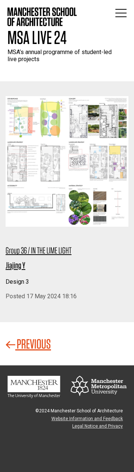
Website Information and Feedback (87, 418)
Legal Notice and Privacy (97, 426)
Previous (33, 343)
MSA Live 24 (37, 37)
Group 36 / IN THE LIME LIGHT (38, 250)
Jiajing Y (15, 265)
